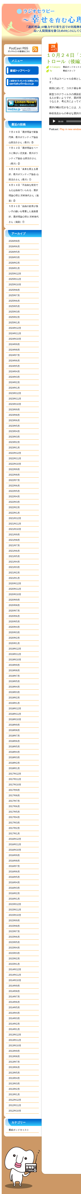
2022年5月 (14, 491)
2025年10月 (15, 284)
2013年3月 (14, 1083)
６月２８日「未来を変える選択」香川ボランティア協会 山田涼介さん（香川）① (24, 174)
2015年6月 (14, 937)
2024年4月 (14, 371)
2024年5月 (14, 366)
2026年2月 (14, 262)
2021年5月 (14, 556)
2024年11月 (15, 333)
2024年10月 (15, 339)
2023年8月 (14, 415)
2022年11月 (15, 458)
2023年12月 (15, 393)
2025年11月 (15, 279)
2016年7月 (14, 866)
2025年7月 (14, 295)
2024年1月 (14, 388)
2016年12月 (15, 839)
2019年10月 (15, 659)
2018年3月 (14, 757)
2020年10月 (15, 594)
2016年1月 (14, 898)
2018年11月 (15, 714)
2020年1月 (14, 643)
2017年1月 (14, 833)
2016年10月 (15, 850)
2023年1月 (14, 447)
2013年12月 (15, 1034)
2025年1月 (14, 322)
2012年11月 (15, 1105)
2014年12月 (15, 969)
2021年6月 (14, 551)
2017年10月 (15, 784)
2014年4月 (14, 1013)
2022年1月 (14, 513)
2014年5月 (14, 1007)
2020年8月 (14, 605)
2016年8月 (14, 860)
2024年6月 (14, 360)
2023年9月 (14, 409)
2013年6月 (14, 1067)
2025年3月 (14, 311)
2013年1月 (14, 1094)
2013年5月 (14, 1072)
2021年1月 (14, 578)
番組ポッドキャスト (19, 1130)
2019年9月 (14, 665)
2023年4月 (14, 431)
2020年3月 (14, 632)
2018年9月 (14, 725)
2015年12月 (15, 904)
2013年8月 (14, 1056)
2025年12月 (15, 273)
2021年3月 (14, 567)
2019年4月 (14, 686)
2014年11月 (15, 975)
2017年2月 (14, 828)
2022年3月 (14, 502)
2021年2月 (14, 572)
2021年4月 (14, 561)
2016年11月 (15, 844)
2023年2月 (14, 442)
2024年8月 (14, 349)
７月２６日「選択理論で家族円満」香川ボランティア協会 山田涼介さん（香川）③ (23, 137)
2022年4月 (14, 496)
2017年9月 (14, 790)
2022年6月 (14, 485)
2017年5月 (14, 811)
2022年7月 (14, 480)
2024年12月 (15, 328)
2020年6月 (14, 616)
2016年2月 (14, 893)
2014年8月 (14, 991)
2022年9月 (14, 469)
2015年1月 (14, 964)
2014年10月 (15, 980)
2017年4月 (14, 817)
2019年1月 (14, 703)
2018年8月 (14, 730)
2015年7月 (14, 931)
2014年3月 (14, 1018)
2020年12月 (15, 583)
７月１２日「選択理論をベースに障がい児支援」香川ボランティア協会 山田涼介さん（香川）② (23, 156)
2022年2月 (14, 507)
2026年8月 (14, 241)
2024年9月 (14, 344)
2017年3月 (14, 822)
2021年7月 (14, 545)
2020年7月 (14, 610)
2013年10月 (15, 1045)
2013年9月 (14, 1051)
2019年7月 (14, 676)
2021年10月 (15, 529)
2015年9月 (14, 920)
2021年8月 (14, 540)
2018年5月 (14, 746)
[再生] (54, 121)
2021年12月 (15, 518)
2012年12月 (15, 1100)
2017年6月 (14, 806)
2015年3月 (14, 953)
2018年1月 (14, 768)
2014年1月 (14, 1029)
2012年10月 (15, 1110)
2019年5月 (14, 681)
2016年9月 (14, 855)
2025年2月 (14, 317)
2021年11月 (15, 523)
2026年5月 (14, 252)
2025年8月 (14, 290)
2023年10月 (15, 404)
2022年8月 (14, 474)
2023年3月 (14, 436)
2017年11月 (15, 779)
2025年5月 (14, 306)
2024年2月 (14, 382)
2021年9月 (14, 534)
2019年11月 (15, 654)
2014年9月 (14, 985)
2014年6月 (14, 1002)
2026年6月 (14, 246)
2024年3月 (14, 377)
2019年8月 (14, 670)
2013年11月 (15, 1040)
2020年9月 (14, 599)
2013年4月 (14, 1078)
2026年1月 (14, 268)
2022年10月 (15, 464)
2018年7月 (14, 735)
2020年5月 (14, 621)
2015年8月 (14, 926)
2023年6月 (14, 420)
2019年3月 (14, 692)
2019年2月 (14, 697)
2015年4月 (14, 947)
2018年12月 (15, 708)
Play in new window (70, 129)
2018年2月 (14, 763)
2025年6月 (14, 301)
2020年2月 (14, 638)
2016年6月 (14, 871)
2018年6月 (14, 741)
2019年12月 (15, 648)
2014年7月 (14, 996)
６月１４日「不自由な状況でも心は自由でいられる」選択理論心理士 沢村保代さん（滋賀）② (24, 193)
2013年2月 (14, 1089)
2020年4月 (14, 627)
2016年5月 (14, 877)
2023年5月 (14, 426)
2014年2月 (14, 1023)
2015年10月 (15, 915)
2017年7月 (14, 801)
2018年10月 (15, 719)
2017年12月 (15, 773)
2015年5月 (14, 942)
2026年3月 (14, 257)
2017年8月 (14, 795)
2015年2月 (14, 958)
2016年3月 (14, 888)
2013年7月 (14, 1062)
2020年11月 (15, 589)
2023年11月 (15, 398)
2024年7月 (14, 355)
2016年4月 (14, 882)
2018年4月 (14, 752)
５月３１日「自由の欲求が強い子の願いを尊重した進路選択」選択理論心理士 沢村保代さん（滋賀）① (24, 214)
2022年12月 (15, 453)
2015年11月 (15, 909)
